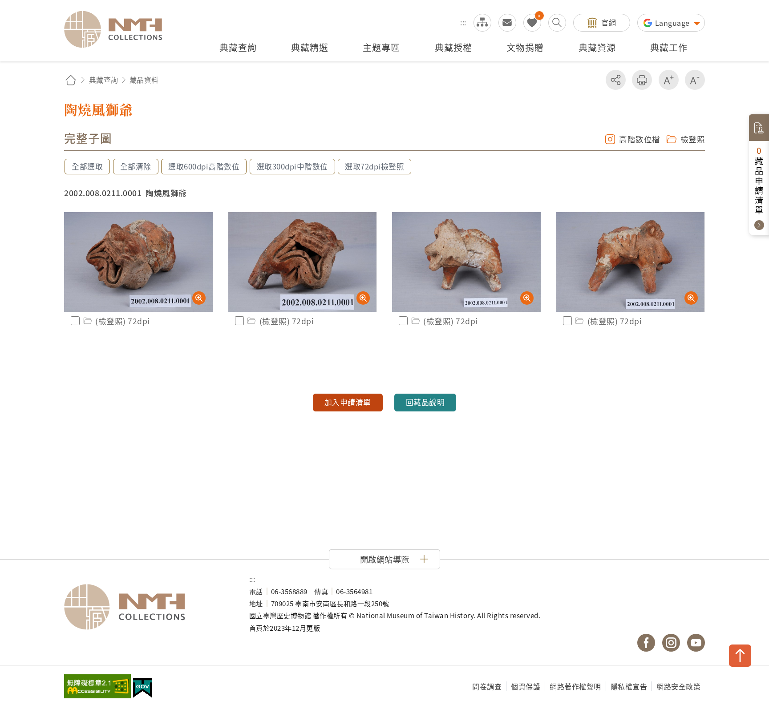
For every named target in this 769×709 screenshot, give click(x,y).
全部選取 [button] (87, 166)
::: (463, 22)
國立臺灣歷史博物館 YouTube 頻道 (696, 643)
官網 (608, 22)
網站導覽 (482, 23)
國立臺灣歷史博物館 (147, 607)
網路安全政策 (678, 686)
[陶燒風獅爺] (138, 262)
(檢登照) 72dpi (122, 320)
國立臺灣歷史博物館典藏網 (118, 29)
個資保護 (525, 686)
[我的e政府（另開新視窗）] (142, 689)
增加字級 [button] (669, 80)
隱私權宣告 (629, 686)
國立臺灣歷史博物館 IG (671, 643)
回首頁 (70, 80)
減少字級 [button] (695, 80)
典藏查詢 (103, 79)
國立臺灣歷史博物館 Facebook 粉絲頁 (646, 643)
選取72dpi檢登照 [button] (374, 166)
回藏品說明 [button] (425, 402)
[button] (384, 559)
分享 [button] (616, 80)
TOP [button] (740, 656)
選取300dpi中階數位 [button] (292, 166)
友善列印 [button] (642, 80)
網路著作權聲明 (575, 686)
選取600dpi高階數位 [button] (203, 166)
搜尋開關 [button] (557, 23)
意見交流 (507, 23)
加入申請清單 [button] (347, 402)
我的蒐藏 (532, 23)
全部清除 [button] (135, 166)
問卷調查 (487, 686)
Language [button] (673, 22)
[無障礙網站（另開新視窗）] (97, 687)
